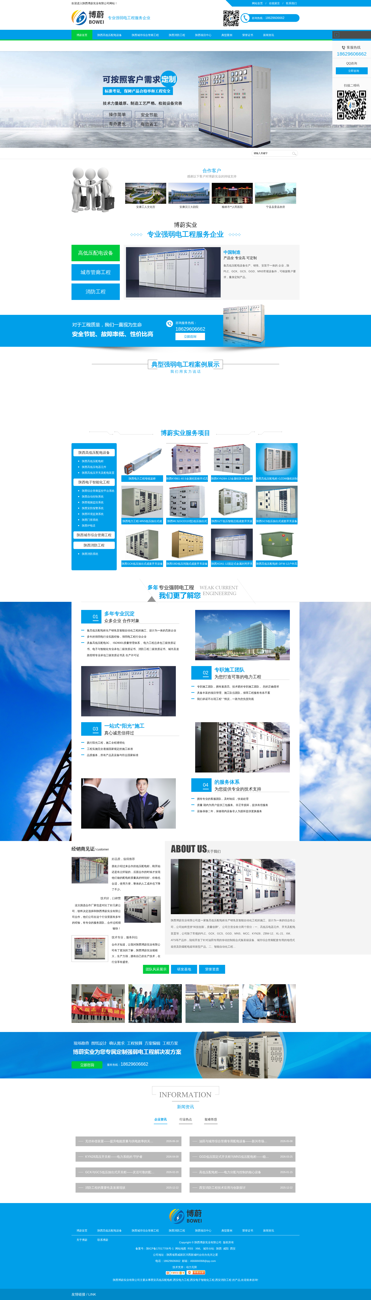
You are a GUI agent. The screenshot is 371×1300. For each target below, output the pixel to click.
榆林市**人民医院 (232, 206)
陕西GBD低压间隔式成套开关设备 (187, 563)
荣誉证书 (247, 35)
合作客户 (212, 170)
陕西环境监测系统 (93, 514)
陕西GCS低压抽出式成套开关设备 (276, 521)
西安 (233, 1248)
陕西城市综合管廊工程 (145, 35)
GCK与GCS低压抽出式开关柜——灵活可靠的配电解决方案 (120, 1172)
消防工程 (96, 292)
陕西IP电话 (88, 525)
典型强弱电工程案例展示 (185, 364)
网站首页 (257, 3)
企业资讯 (160, 1119)
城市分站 (208, 1248)
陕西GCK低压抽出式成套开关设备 (142, 563)
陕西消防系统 (90, 553)
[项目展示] (195, 603)
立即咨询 (353, 70)
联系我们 (291, 3)
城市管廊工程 (96, 272)
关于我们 (214, 851)
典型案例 (226, 35)
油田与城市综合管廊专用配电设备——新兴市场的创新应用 (234, 1141)
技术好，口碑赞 (110, 898)
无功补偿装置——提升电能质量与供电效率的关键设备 (120, 1141)
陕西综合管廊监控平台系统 (98, 490)
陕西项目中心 (203, 35)
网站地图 (180, 1248)
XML (198, 1248)
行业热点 (186, 1119)
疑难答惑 (211, 1119)
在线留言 (274, 3)
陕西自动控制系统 (93, 496)
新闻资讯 (268, 35)
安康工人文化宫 (145, 206)
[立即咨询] (190, 339)
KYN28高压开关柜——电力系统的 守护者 (113, 1156)
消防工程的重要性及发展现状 (105, 1187)
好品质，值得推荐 (123, 859)
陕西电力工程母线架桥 (142, 478)
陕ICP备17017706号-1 (160, 1248)
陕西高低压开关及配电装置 (98, 472)
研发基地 (184, 969)
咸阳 (226, 1248)
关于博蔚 (82, 45)
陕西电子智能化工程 (94, 482)
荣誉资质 (212, 969)
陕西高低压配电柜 (93, 461)
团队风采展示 (156, 969)
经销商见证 (83, 848)
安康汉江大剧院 (189, 206)
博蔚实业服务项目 (185, 432)
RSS (191, 1248)
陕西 (219, 1248)
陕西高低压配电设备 (109, 35)
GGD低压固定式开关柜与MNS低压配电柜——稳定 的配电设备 (234, 1156)
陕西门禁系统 (90, 519)
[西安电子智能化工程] (185, 99)
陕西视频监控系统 (93, 502)
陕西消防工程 (177, 35)
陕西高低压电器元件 (94, 466)
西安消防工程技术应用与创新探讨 (222, 1187)
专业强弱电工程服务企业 (185, 234)
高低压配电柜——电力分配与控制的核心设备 (230, 1172)
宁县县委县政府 (275, 206)
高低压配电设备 (95, 253)
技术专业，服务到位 (125, 937)
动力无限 (191, 1267)
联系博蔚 (102, 45)
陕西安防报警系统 (93, 508)
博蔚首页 (82, 35)
